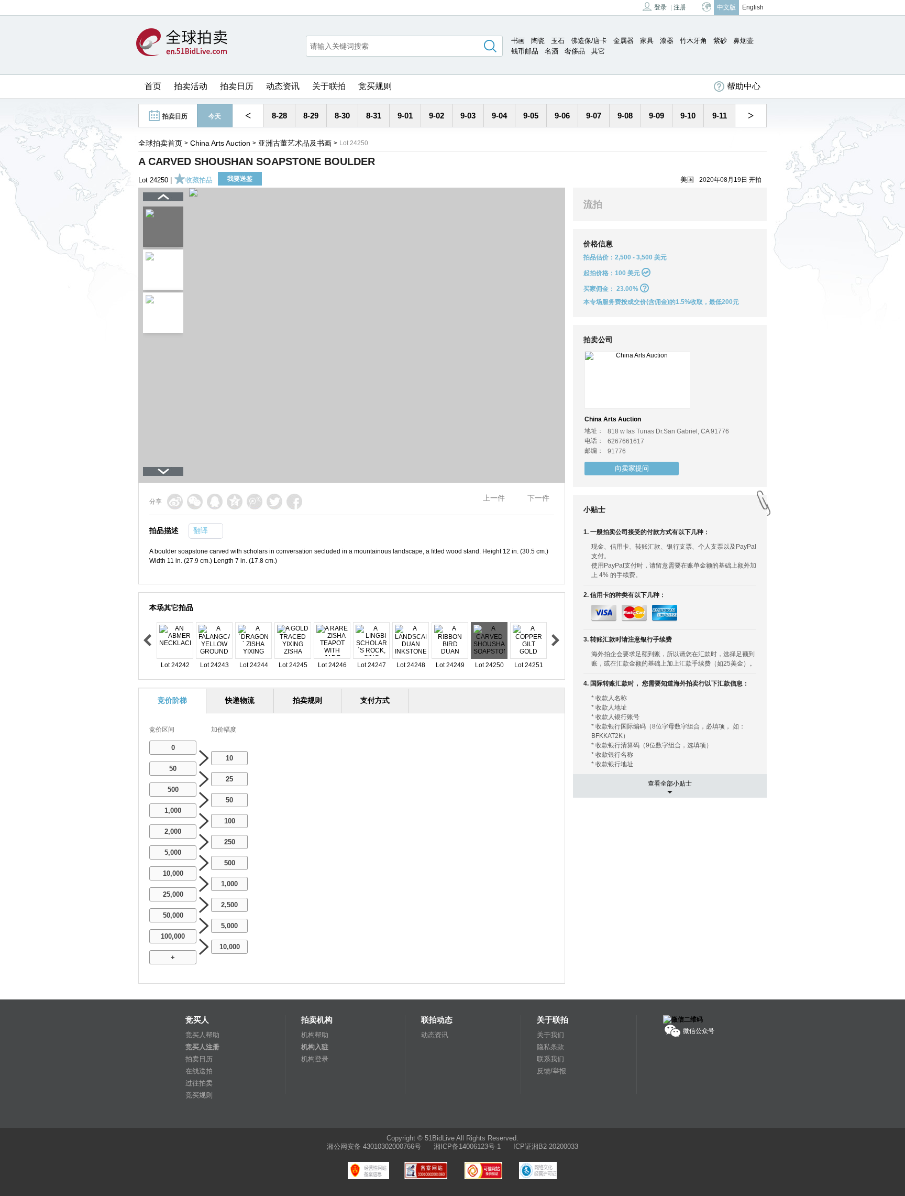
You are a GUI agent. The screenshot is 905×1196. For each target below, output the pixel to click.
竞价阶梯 (172, 700)
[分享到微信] (195, 501)
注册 (680, 7)
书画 (518, 41)
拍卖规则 (307, 700)
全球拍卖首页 (160, 143)
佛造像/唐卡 (589, 41)
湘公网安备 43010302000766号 (374, 1146)
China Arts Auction (220, 143)
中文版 (726, 7)
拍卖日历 (236, 86)
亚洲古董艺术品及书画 (295, 143)
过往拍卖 (199, 1083)
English (753, 7)
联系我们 (550, 1059)
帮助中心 (743, 86)
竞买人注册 (202, 1047)
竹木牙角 (693, 41)
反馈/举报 (551, 1071)
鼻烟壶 (743, 41)
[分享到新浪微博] (175, 501)
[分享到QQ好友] (215, 501)
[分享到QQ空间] (234, 501)
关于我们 (550, 1035)
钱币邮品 (524, 51)
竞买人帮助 (202, 1035)
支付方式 (375, 700)
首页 (153, 86)
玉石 (558, 41)
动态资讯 (283, 86)
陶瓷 (538, 41)
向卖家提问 (632, 468)
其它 (598, 51)
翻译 (200, 530)
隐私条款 (550, 1047)
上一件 (494, 498)
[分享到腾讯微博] (254, 501)
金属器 (623, 41)
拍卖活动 (190, 86)
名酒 (551, 51)
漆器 (667, 41)
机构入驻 (314, 1047)
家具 (647, 41)
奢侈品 (575, 51)
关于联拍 (329, 86)
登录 (660, 7)
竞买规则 (375, 86)
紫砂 (720, 41)
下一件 (538, 498)
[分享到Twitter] (274, 501)
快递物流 (240, 700)
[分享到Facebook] (294, 501)
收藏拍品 (199, 180)
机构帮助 (314, 1035)
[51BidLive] (181, 43)
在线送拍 (199, 1071)
